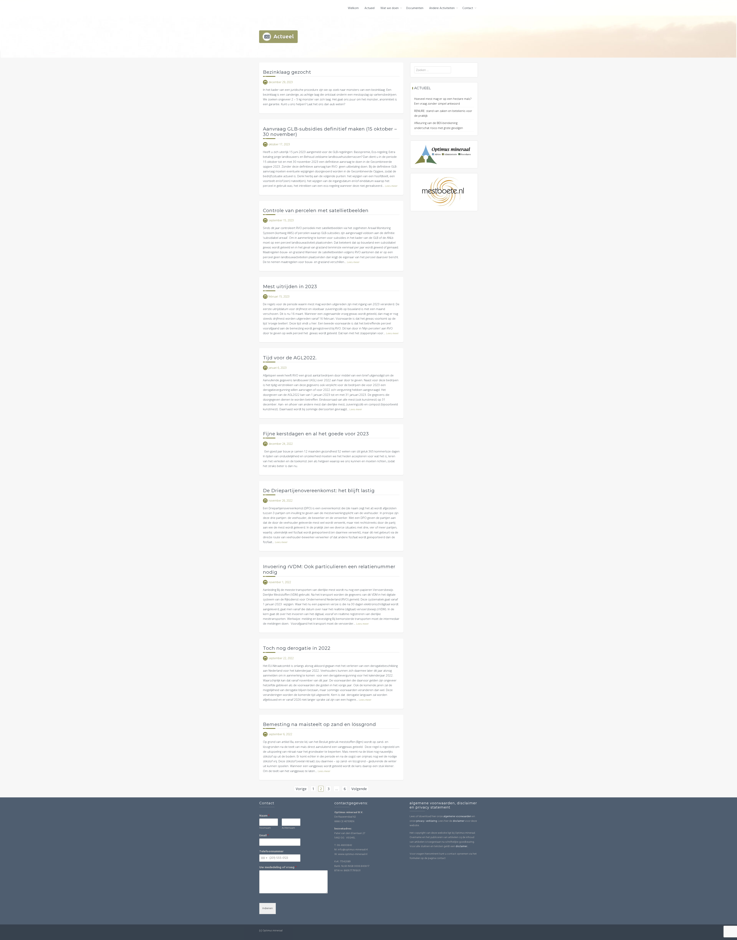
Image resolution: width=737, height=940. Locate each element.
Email (264, 836)
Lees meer (391, 186)
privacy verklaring (426, 821)
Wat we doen (389, 8)
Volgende (359, 788)
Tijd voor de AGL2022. (290, 357)
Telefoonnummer (271, 852)
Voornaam (265, 828)
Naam (264, 816)
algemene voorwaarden (457, 816)
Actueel (369, 8)
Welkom (353, 8)
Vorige (301, 788)
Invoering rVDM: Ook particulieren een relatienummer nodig (329, 569)
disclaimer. (462, 846)
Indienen (267, 908)
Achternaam (288, 828)
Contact (467, 8)
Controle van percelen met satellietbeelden (315, 210)
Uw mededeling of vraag (278, 868)
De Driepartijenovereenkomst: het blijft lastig (319, 490)
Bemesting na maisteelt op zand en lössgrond (319, 724)
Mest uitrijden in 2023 (290, 286)
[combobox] (263, 858)
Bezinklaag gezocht (287, 72)
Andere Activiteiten (442, 8)
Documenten (414, 8)
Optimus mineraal (280, 8)
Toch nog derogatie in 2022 (296, 648)
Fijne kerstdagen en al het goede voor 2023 (316, 434)
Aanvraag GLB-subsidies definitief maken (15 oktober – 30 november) (330, 131)
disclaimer (458, 821)
